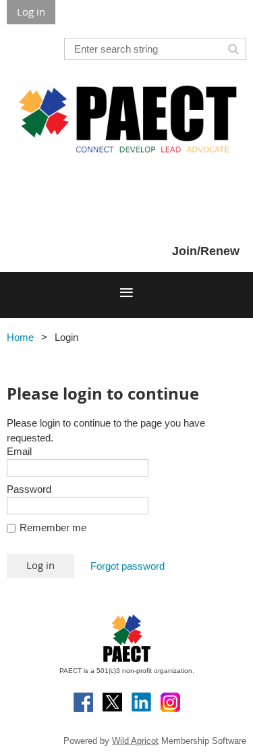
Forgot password (127, 566)
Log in (31, 11)
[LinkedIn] (141, 702)
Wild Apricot (135, 741)
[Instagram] (170, 702)
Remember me (53, 527)
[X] (112, 702)
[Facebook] (83, 702)
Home (20, 337)
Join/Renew (206, 251)
